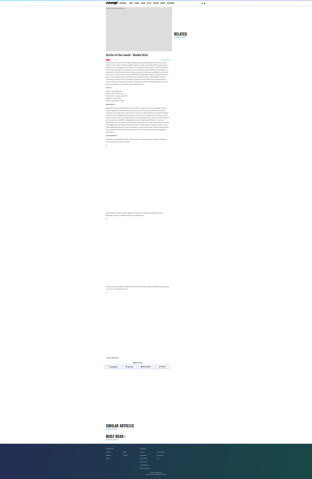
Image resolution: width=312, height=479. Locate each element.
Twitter (130, 367)
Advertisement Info (145, 468)
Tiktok (163, 367)
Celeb (143, 3)
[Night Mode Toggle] (205, 3)
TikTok (124, 452)
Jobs (158, 458)
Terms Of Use (143, 455)
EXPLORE (123, 3)
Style (149, 3)
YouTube (125, 455)
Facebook (114, 367)
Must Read (115, 436)
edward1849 (165, 60)
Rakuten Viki (159, 474)
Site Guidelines (161, 452)
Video (136, 3)
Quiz (131, 3)
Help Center (160, 455)
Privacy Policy (143, 458)
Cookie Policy (143, 461)
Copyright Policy (144, 465)
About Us (142, 452)
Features (170, 3)
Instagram (146, 367)
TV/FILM (156, 3)
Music (162, 3)
